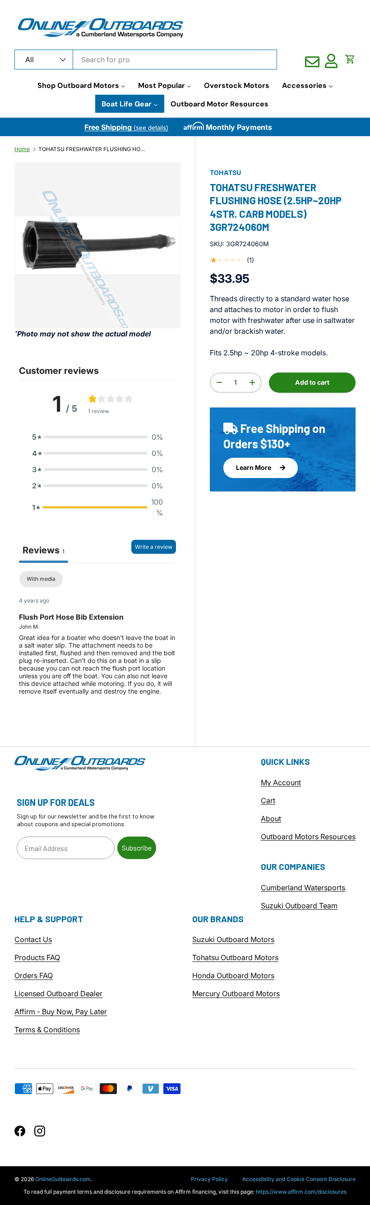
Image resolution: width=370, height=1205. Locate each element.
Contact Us (33, 939)
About (271, 818)
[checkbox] (41, 579)
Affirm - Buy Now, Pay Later (60, 1011)
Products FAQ (37, 957)
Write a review (153, 546)
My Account (281, 782)
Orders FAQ (33, 975)
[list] (97, 245)
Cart (268, 800)
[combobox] (145, 59)
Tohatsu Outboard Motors (235, 957)
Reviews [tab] (44, 550)
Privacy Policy (209, 1179)
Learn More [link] (254, 467)
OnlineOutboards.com (63, 1179)
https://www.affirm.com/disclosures (301, 1191)
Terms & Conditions (47, 1029)
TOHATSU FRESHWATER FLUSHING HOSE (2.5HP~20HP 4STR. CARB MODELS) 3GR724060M (92, 149)
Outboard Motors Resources (308, 836)
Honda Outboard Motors (233, 975)
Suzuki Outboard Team (299, 905)
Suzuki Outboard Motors (233, 939)
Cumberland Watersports (303, 887)
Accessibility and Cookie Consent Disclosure (299, 1179)
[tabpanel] (97, 640)
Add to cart (312, 382)
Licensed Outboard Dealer (58, 993)
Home (22, 149)
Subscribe (137, 847)
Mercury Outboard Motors (236, 993)
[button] (350, 59)
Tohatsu (225, 172)
